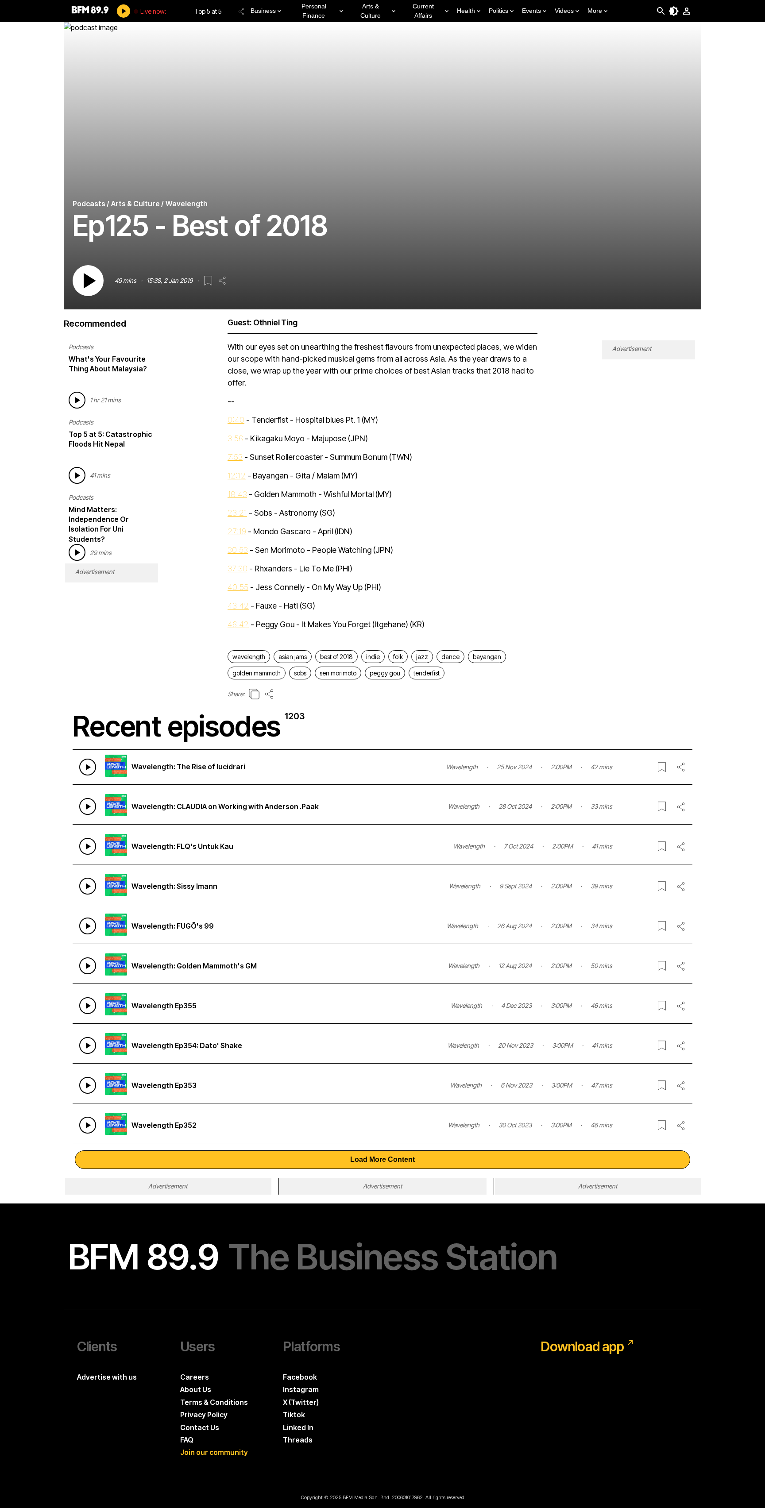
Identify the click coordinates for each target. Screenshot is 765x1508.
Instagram (301, 1389)
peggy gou (385, 673)
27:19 (237, 531)
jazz (422, 656)
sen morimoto (338, 673)
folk (398, 656)
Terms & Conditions (214, 1402)
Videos (564, 10)
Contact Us (199, 1427)
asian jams (292, 656)
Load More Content (382, 1159)
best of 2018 (336, 656)
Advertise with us (107, 1377)
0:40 (236, 419)
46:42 (238, 624)
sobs (300, 673)
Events (531, 10)
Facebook (300, 1377)
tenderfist (426, 673)
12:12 (237, 475)
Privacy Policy (204, 1414)
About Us (195, 1389)
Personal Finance (313, 11)
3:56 (235, 438)
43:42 (238, 605)
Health (466, 10)
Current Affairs (423, 11)
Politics (498, 10)
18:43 (237, 494)
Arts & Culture (370, 11)
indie (373, 656)
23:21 (237, 512)
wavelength (248, 656)
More (594, 10)
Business (263, 10)
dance (450, 656)
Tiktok (294, 1414)
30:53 (238, 550)
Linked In (298, 1427)
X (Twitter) (301, 1402)
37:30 (237, 568)
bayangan (487, 656)
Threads (298, 1439)
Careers (194, 1377)
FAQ (186, 1439)
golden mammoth (256, 673)
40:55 (238, 587)
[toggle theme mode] (673, 11)
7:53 (235, 457)
